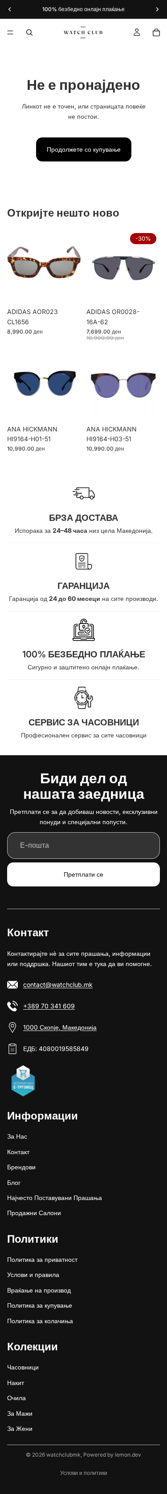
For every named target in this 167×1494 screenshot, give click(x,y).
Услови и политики (83, 1473)
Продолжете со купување (84, 149)
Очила (16, 1397)
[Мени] (10, 32)
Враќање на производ (39, 1289)
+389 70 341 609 (49, 1005)
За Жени (20, 1428)
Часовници (23, 1367)
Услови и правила (33, 1274)
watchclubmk (63, 1454)
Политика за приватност (42, 1259)
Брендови (21, 1167)
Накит (15, 1382)
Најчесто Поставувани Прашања (54, 1197)
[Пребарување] (29, 32)
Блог (13, 1182)
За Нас (17, 1136)
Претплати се (83, 874)
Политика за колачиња (40, 1320)
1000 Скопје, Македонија (60, 1027)
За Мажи (20, 1413)
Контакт (18, 1151)
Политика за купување (39, 1305)
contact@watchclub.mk (58, 984)
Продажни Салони (34, 1212)
